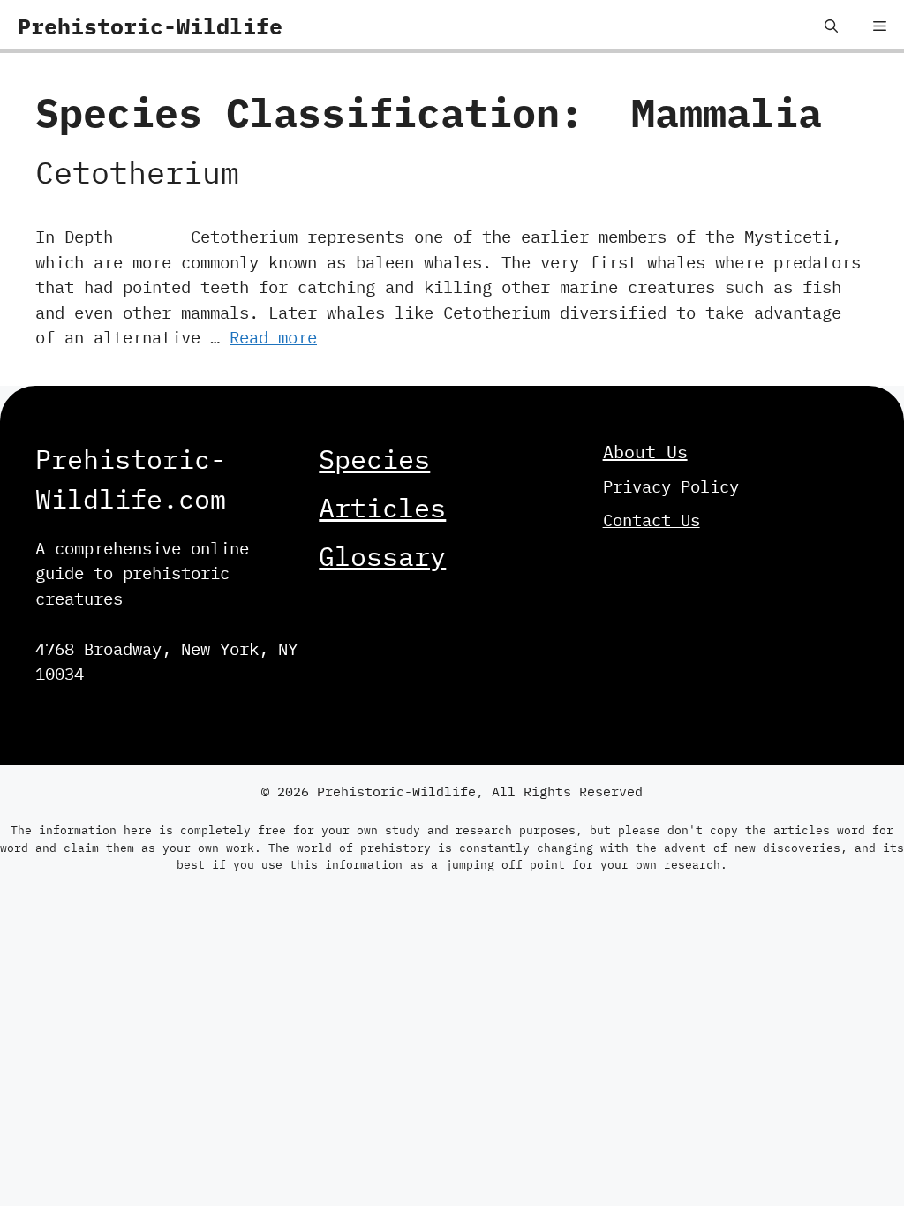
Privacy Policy (671, 486)
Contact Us (651, 520)
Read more (273, 337)
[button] (831, 26)
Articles (382, 507)
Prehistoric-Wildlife (150, 26)
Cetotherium (137, 172)
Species (374, 458)
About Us (645, 452)
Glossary (382, 556)
